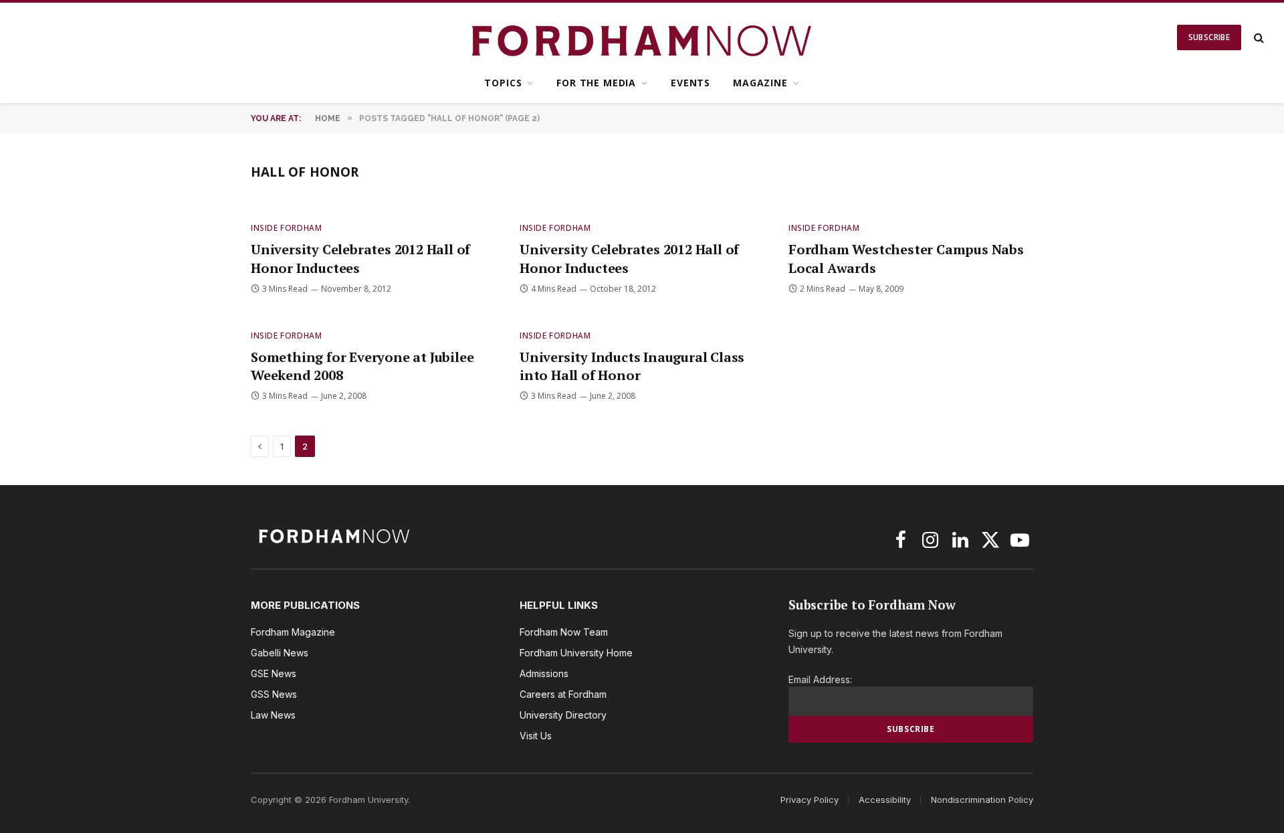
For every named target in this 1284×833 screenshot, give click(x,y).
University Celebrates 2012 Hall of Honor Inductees (360, 258)
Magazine (760, 82)
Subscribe (1209, 37)
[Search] (1257, 38)
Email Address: (820, 679)
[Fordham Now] (642, 37)
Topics (503, 82)
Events (690, 82)
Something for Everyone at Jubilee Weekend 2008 (362, 366)
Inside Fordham (286, 228)
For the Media (596, 82)
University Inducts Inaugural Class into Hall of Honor (632, 366)
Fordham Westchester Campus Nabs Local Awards (906, 258)
